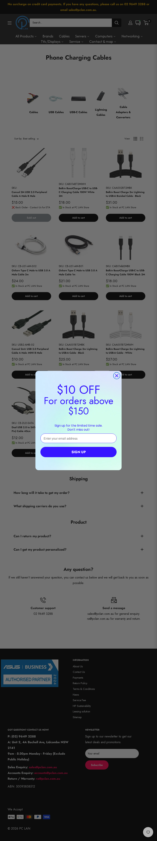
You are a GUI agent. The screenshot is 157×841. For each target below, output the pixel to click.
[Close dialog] (116, 375)
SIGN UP (78, 452)
